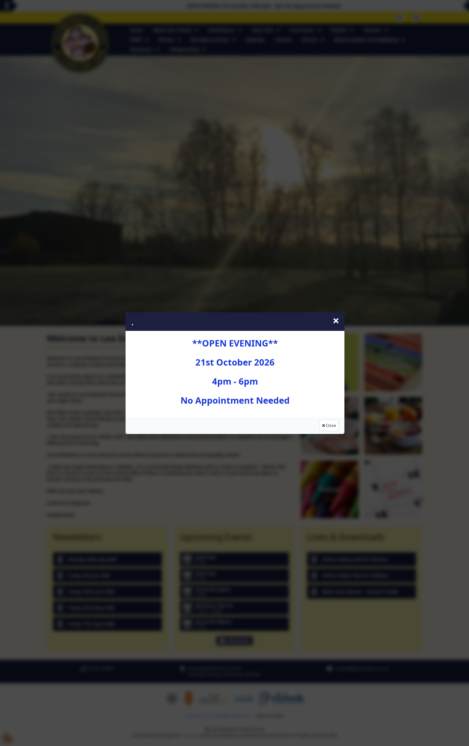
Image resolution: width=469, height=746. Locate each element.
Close (330, 425)
